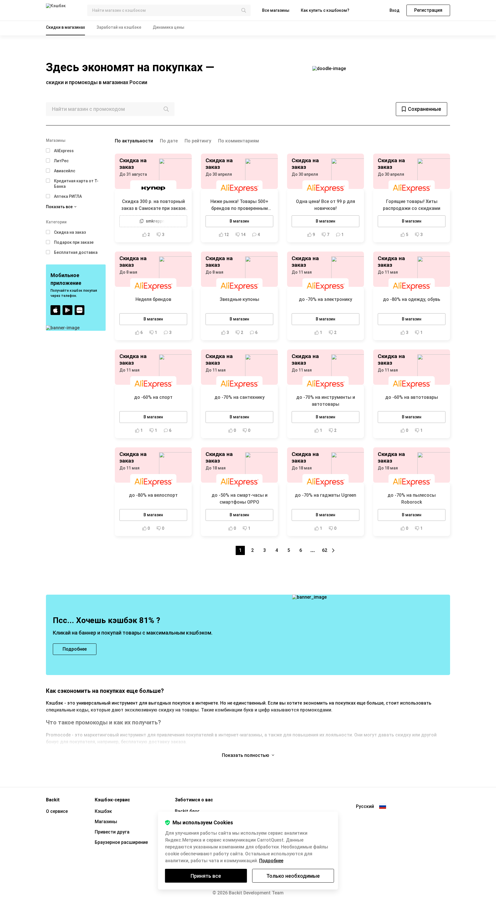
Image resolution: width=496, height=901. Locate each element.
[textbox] (169, 10)
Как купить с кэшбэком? (325, 10)
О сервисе (57, 811)
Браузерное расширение (121, 842)
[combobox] (169, 10)
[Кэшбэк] (62, 10)
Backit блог (187, 811)
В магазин (239, 221)
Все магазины (275, 10)
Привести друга (112, 832)
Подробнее (271, 860)
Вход (395, 10)
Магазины (106, 821)
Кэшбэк (103, 811)
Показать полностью (246, 755)
